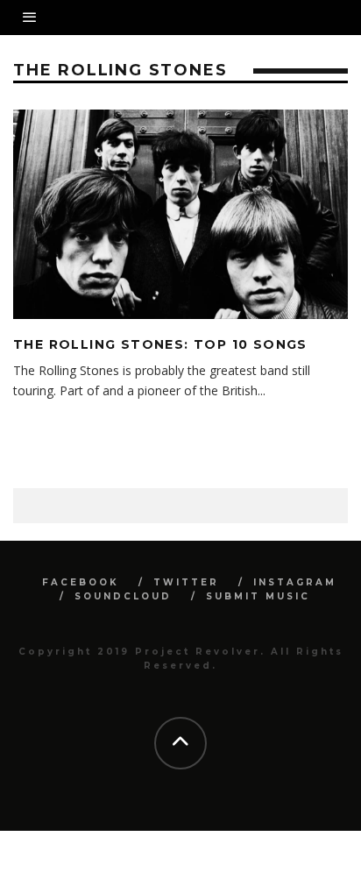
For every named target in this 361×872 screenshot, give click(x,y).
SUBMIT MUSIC (258, 596)
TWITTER (186, 582)
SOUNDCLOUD (123, 596)
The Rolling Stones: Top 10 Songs (160, 344)
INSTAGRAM (294, 582)
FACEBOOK (80, 582)
